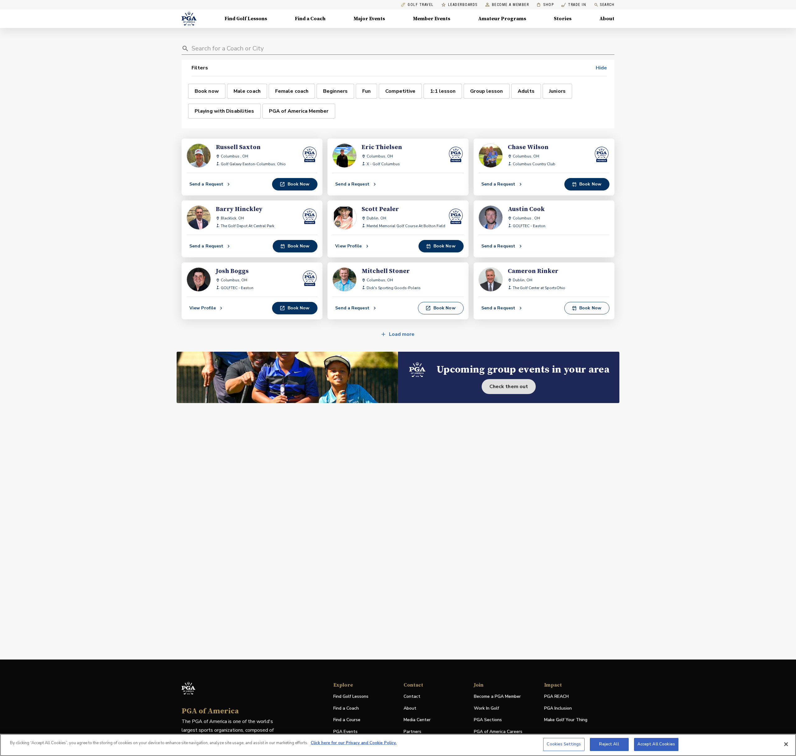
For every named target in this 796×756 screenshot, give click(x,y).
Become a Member (510, 5)
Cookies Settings (564, 744)
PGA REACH (556, 696)
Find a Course (346, 720)
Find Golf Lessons (245, 19)
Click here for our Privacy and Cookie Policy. (353, 743)
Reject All (609, 744)
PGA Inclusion (558, 708)
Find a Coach (310, 19)
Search (607, 4)
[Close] (786, 744)
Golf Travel (421, 5)
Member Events (431, 19)
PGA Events (345, 732)
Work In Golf (486, 708)
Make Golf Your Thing (565, 720)
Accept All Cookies (656, 744)
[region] (398, 745)
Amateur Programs (502, 19)
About (606, 19)
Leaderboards (463, 5)
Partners (412, 732)
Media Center (417, 720)
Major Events (369, 19)
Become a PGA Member (497, 696)
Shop (545, 5)
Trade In (574, 5)
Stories (563, 19)
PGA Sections (488, 720)
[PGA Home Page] (189, 18)
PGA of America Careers (498, 732)
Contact (412, 696)
